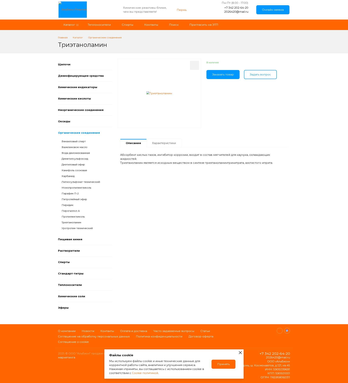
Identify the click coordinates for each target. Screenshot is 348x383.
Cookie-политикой (145, 373)
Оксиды (64, 121)
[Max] (287, 331)
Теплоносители (70, 285)
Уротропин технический (77, 228)
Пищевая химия (70, 239)
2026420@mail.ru (236, 11)
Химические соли (71, 296)
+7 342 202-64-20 (236, 7)
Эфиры (63, 307)
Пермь (182, 10)
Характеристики (164, 143)
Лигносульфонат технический (81, 181)
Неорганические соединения (80, 110)
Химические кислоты (74, 98)
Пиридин (67, 205)
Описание (133, 143)
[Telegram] (280, 331)
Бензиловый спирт (74, 141)
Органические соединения (79, 132)
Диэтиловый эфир (73, 164)
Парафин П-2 (70, 193)
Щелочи (64, 64)
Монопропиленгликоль (76, 187)
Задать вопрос (260, 74)
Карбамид (68, 176)
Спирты (64, 262)
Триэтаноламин (71, 222)
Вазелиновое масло (74, 147)
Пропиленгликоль (73, 216)
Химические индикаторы (77, 87)
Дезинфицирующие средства (81, 75)
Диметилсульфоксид (75, 158)
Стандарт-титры (71, 273)
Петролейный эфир (74, 199)
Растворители (69, 250)
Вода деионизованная (76, 152)
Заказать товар (223, 74)
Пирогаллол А (71, 210)
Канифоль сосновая (74, 170)
